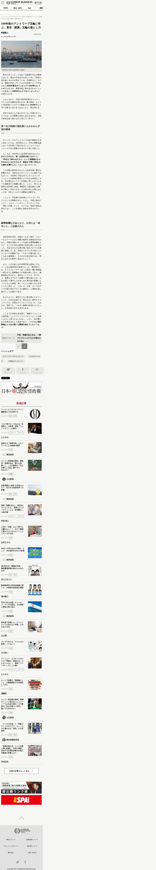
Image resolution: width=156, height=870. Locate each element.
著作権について (32, 846)
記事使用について (32, 839)
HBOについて (10, 839)
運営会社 (11, 852)
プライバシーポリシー (10, 846)
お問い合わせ (32, 852)
